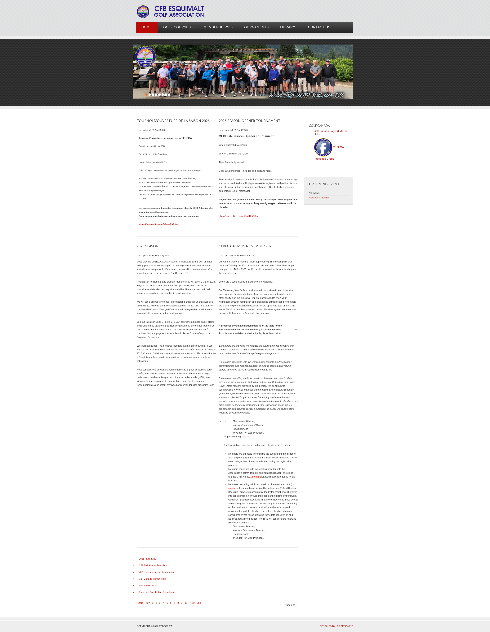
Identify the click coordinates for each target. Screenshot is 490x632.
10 (186, 603)
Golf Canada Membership (152, 579)
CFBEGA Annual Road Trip (153, 565)
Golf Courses (177, 27)
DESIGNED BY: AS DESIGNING (335, 626)
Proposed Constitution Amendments (157, 592)
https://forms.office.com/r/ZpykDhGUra (158, 224)
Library (287, 27)
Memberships (216, 27)
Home (146, 27)
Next (192, 603)
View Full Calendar (319, 197)
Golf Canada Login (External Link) (331, 132)
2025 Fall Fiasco (147, 558)
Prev (147, 603)
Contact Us (319, 27)
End (199, 603)
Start (140, 603)
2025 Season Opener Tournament (156, 572)
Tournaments (255, 27)
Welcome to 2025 (148, 585)
